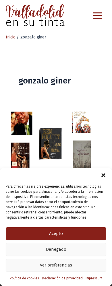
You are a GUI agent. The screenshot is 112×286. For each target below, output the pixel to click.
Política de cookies (24, 278)
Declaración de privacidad (62, 278)
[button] (103, 175)
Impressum (94, 278)
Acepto (56, 233)
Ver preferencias (56, 265)
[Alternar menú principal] (97, 15)
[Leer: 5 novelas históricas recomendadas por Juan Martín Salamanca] (56, 139)
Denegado (56, 249)
